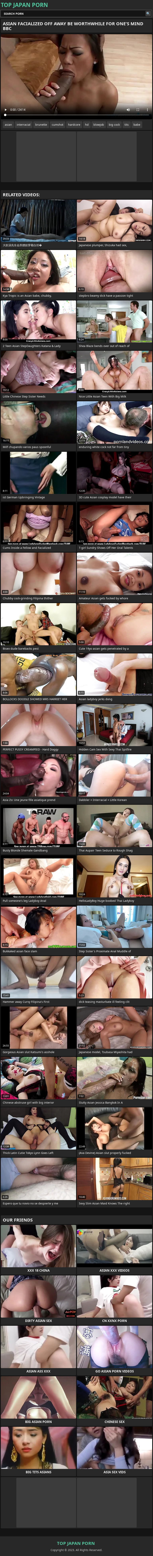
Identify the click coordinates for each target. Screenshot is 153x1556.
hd (87, 124)
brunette (41, 124)
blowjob (98, 124)
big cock (114, 124)
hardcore (74, 124)
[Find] (148, 13)
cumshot (57, 124)
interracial (23, 124)
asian (8, 124)
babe (136, 124)
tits (127, 124)
